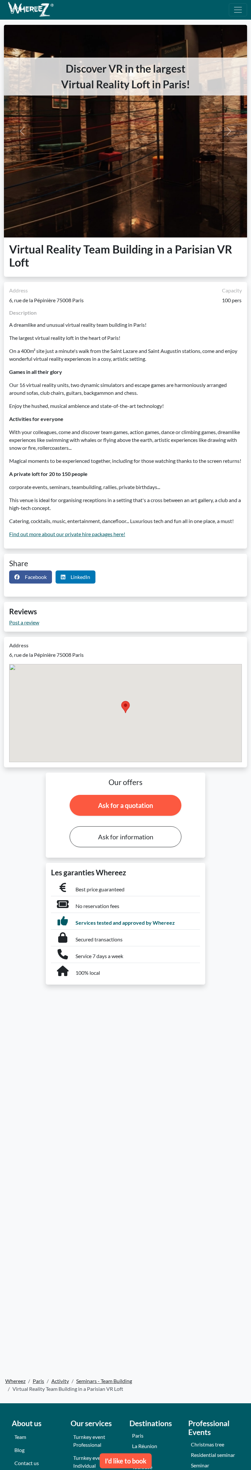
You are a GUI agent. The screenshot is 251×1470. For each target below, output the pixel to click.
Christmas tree (207, 1444)
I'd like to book (125, 1461)
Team (20, 1437)
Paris (137, 1435)
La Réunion (144, 1446)
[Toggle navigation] (238, 9)
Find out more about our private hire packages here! (67, 534)
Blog (19, 1450)
